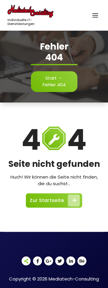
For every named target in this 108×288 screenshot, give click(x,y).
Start (51, 78)
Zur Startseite (47, 200)
